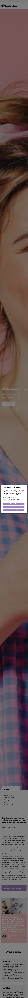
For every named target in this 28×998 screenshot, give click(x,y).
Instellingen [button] (13, 507)
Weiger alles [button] (13, 504)
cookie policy (6, 501)
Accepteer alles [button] (13, 510)
